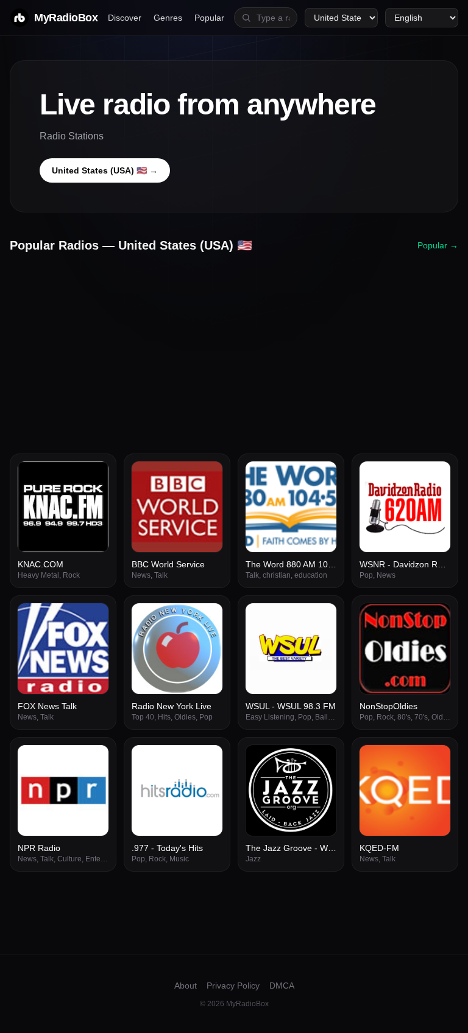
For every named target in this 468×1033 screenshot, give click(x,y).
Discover (124, 18)
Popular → (437, 245)
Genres (168, 18)
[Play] (93, 477)
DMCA (281, 985)
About (185, 985)
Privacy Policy (233, 985)
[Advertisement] (234, 349)
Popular (209, 18)
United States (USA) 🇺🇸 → (105, 170)
